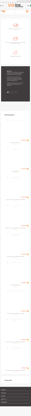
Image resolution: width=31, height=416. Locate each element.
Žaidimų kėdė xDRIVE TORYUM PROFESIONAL (15, 256)
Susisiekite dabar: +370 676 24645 (24, 1)
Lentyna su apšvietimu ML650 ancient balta (15, 313)
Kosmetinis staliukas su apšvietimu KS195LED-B (15, 370)
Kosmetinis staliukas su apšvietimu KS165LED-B (15, 199)
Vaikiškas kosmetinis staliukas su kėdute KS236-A (15, 227)
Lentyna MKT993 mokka (15, 284)
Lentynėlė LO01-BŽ (15, 171)
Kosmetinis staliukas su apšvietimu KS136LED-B (15, 341)
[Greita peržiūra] (15, 141)
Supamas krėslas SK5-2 (15, 142)
